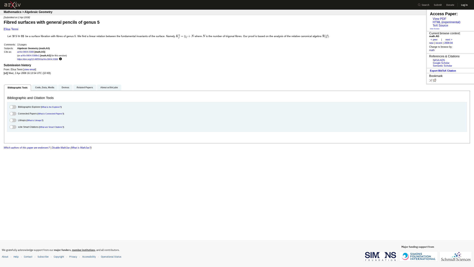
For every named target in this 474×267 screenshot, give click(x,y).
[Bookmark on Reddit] (434, 81)
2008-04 (448, 43)
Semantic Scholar (442, 65)
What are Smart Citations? (51, 127)
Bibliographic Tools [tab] (18, 87)
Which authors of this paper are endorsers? (27, 147)
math (432, 50)
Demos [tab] (65, 87)
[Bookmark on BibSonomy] (431, 81)
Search (425, 4)
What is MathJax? (81, 147)
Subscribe (43, 256)
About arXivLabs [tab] (109, 87)
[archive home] (12, 5)
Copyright (59, 256)
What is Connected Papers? (50, 114)
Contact (28, 256)
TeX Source (440, 25)
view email (29, 69)
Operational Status (111, 256)
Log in (464, 4)
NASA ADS (439, 60)
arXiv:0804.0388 (25, 52)
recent (438, 43)
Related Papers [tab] (85, 87)
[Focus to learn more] (60, 59)
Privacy (73, 256)
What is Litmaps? (35, 120)
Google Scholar (441, 63)
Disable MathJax (61, 147)
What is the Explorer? (51, 107)
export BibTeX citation (443, 70)
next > (448, 39)
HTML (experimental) (446, 22)
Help (16, 256)
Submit (438, 4)
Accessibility (89, 256)
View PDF (439, 18)
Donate (450, 4)
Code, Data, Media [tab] (44, 87)
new (431, 43)
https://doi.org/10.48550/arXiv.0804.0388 (37, 59)
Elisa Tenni (11, 29)
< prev (434, 39)
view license (434, 29)
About (5, 256)
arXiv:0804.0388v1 (30, 55)
